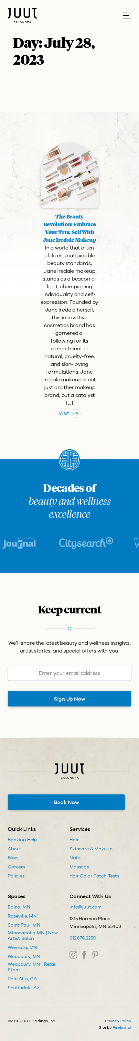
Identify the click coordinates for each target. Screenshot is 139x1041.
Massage (79, 866)
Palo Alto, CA (22, 978)
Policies (16, 875)
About (14, 848)
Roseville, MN (22, 916)
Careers (16, 866)
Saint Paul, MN (24, 925)
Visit (64, 413)
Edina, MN (19, 906)
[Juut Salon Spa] (22, 15)
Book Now (66, 802)
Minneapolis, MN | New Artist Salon (33, 935)
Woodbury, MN (24, 956)
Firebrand (122, 1027)
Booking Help (22, 839)
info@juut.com (86, 906)
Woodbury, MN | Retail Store (32, 966)
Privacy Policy (118, 1021)
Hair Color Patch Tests (94, 875)
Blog (12, 857)
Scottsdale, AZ (24, 987)
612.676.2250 (83, 937)
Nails (75, 857)
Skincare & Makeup (91, 848)
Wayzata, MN (22, 947)
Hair (74, 839)
